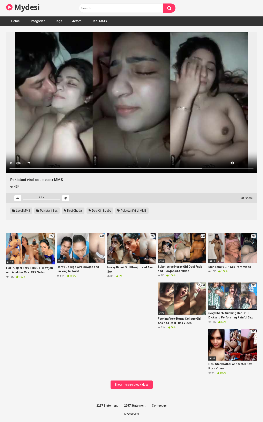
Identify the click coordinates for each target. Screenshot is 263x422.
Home (15, 21)
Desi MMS (99, 21)
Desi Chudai (74, 210)
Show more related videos (132, 384)
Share (248, 198)
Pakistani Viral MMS (133, 210)
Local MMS (22, 210)
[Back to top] (249, 409)
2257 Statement (107, 405)
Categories (37, 21)
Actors (77, 21)
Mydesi (26, 7)
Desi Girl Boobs (101, 210)
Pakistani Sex (48, 210)
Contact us (159, 405)
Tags (58, 21)
